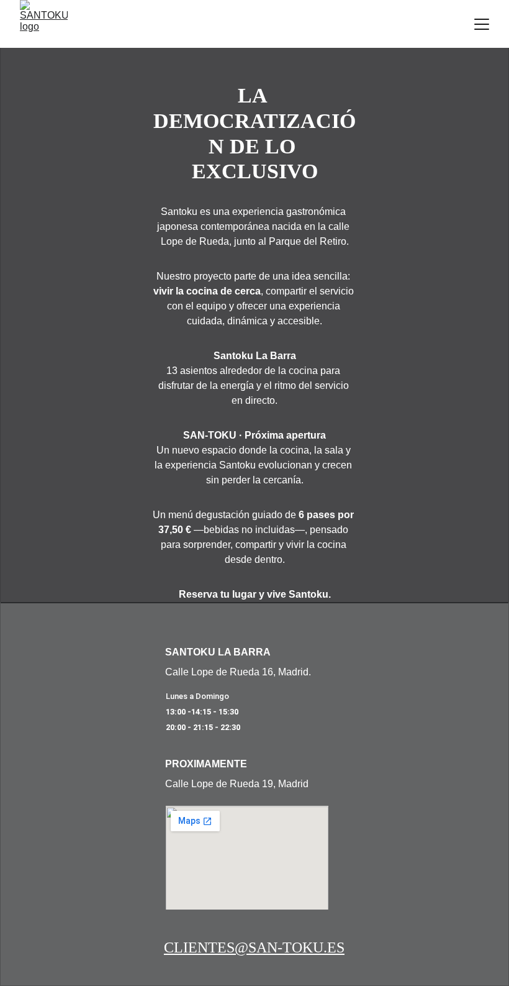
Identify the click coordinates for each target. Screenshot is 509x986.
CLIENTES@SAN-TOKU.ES (254, 947)
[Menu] (481, 24)
